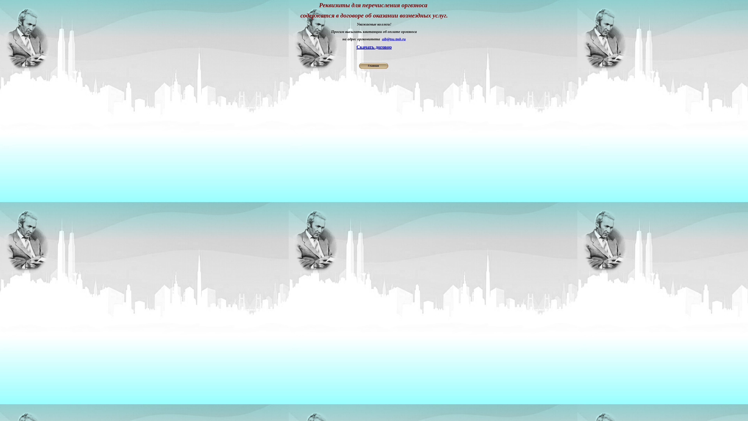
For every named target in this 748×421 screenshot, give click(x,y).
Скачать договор (374, 47)
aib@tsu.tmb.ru (394, 39)
